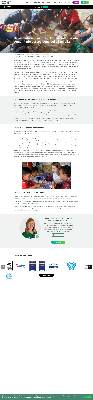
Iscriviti (76, 2)
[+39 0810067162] (36, 235)
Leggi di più (46, 275)
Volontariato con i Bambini (30, 203)
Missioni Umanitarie (43, 82)
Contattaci (84, 2)
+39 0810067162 (59, 235)
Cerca (90, 2)
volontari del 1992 (16, 7)
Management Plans (30, 201)
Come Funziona (57, 2)
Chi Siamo (66, 2)
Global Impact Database (47, 207)
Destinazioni (36, 2)
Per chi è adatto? (46, 2)
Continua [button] (87, 397)
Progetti (28, 2)
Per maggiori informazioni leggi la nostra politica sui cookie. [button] (35, 397)
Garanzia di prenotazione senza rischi (79, 7)
